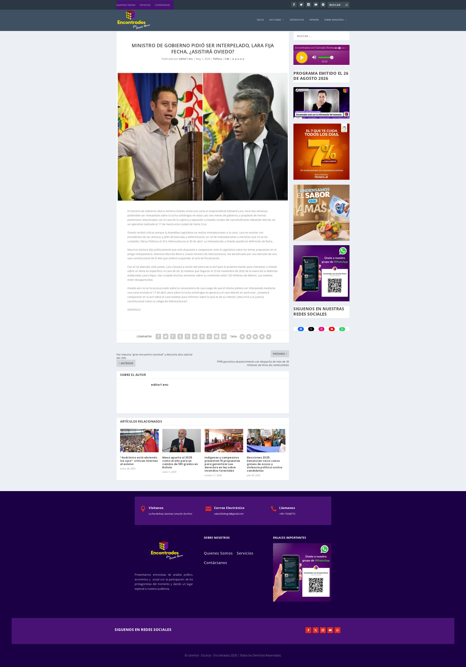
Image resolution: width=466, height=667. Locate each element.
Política (217, 59)
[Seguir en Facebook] (308, 630)
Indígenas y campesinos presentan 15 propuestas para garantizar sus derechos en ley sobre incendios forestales (222, 464)
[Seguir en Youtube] (330, 630)
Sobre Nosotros (334, 19)
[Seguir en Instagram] (323, 630)
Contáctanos (162, 5)
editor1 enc (186, 59)
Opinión (314, 19)
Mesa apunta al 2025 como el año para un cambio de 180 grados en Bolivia (180, 462)
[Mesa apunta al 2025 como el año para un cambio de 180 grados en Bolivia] (181, 440)
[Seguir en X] (316, 630)
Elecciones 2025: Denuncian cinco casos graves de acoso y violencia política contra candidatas (264, 464)
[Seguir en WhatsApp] (337, 630)
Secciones (275, 19)
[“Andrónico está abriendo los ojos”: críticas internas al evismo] (139, 440)
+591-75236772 (287, 513)
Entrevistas (297, 19)
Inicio (260, 19)
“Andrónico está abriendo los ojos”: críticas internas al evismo (139, 461)
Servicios (145, 5)
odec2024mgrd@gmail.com (229, 513)
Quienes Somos (125, 5)
